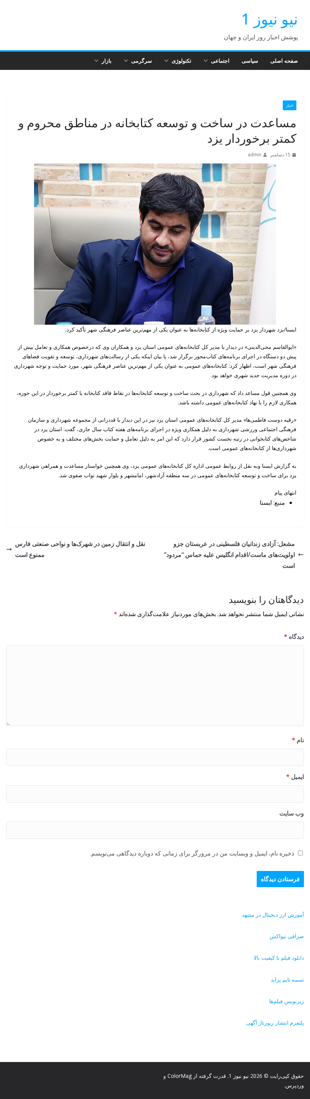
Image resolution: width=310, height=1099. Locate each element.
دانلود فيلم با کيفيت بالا (279, 957)
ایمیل (295, 776)
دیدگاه (294, 636)
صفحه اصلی (284, 60)
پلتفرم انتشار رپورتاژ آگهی (275, 1022)
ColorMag (179, 1075)
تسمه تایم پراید (287, 979)
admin (254, 154)
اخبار (289, 105)
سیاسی (250, 60)
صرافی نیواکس (287, 936)
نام (298, 740)
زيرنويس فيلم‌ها (286, 1001)
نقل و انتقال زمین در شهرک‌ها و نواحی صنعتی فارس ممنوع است (80, 549)
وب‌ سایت (291, 813)
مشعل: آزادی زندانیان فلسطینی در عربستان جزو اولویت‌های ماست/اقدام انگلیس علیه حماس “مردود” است (229, 554)
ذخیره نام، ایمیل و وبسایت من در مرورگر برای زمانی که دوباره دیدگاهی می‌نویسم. (192, 853)
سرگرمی (141, 60)
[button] (207, 60)
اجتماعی (220, 60)
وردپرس (294, 1085)
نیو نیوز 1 (269, 18)
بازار (107, 60)
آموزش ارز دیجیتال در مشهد (273, 914)
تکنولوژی (181, 60)
